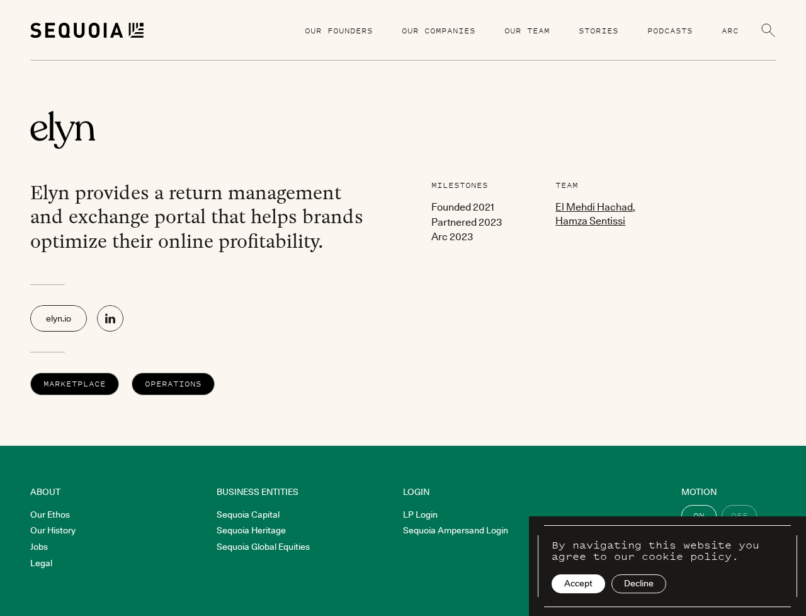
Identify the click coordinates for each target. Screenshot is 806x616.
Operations (173, 383)
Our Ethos (50, 514)
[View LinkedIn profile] (110, 318)
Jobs (39, 546)
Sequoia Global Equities (263, 546)
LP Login (420, 514)
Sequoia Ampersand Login (455, 530)
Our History (53, 530)
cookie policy (687, 556)
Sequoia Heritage (251, 530)
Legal (41, 563)
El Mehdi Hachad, (595, 207)
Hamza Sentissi (590, 221)
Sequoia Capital (248, 514)
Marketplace (74, 383)
